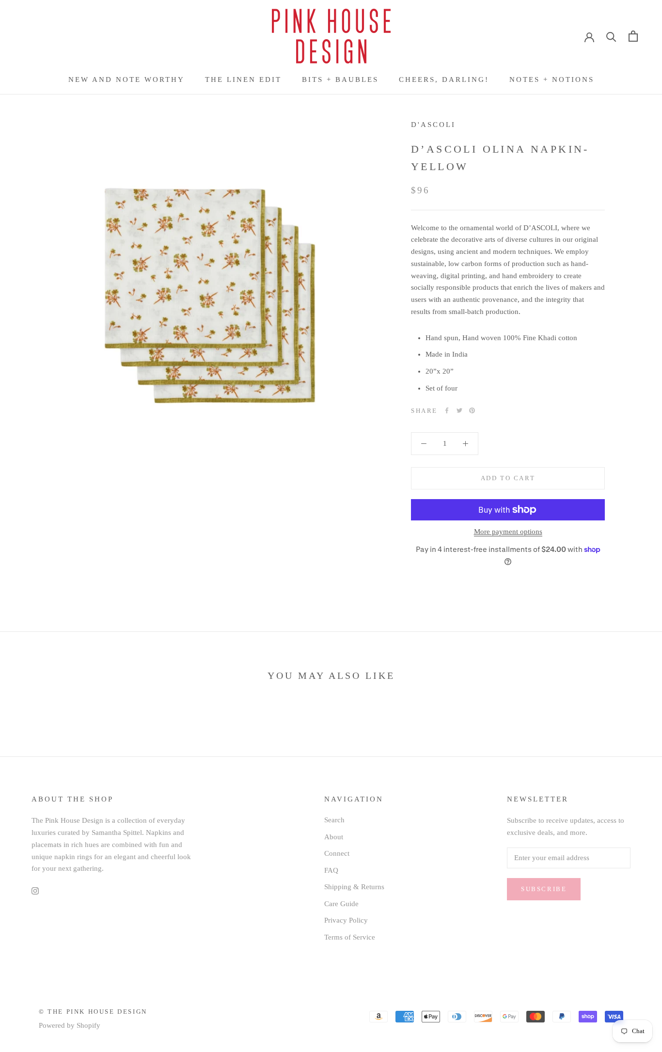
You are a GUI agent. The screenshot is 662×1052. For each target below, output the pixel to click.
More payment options (508, 531)
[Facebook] (447, 410)
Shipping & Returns (354, 887)
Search (334, 820)
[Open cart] (633, 36)
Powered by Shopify (69, 1025)
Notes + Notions (551, 79)
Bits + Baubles (340, 79)
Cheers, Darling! (444, 79)
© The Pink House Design (93, 1011)
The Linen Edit (243, 79)
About (333, 837)
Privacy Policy (346, 920)
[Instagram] (35, 890)
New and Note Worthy (126, 79)
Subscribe (544, 889)
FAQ (331, 870)
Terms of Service (349, 937)
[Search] (611, 36)
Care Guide (341, 904)
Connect (336, 853)
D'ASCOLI (433, 124)
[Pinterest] (472, 410)
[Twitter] (459, 410)
